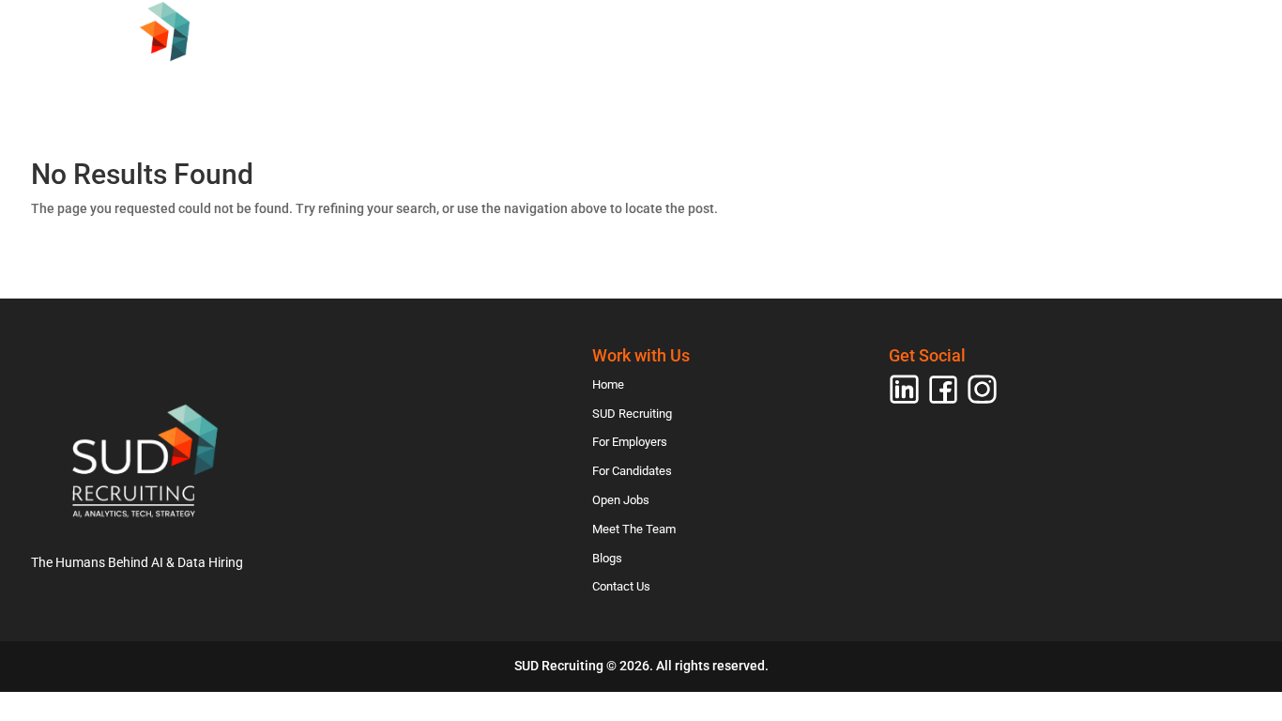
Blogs (1099, 88)
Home (348, 88)
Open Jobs (871, 88)
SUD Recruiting (456, 88)
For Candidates (744, 88)
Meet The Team (993, 88)
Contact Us (1198, 88)
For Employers (598, 88)
